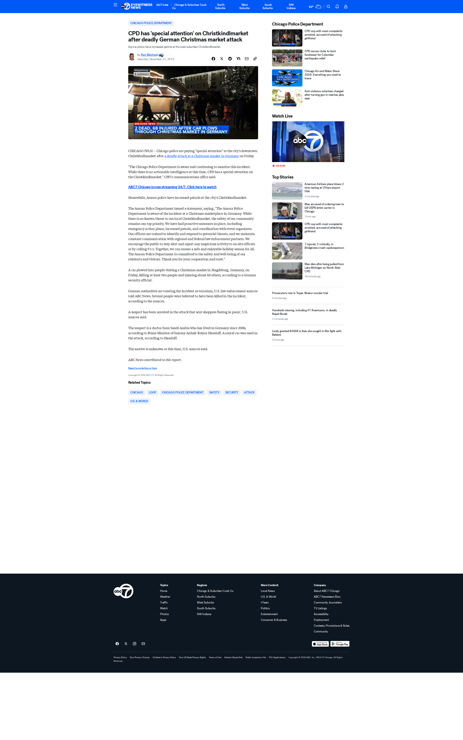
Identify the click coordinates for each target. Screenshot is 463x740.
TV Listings (320, 608)
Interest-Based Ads (233, 657)
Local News (268, 591)
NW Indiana (291, 6)
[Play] (308, 141)
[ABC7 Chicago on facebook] (117, 643)
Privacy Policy (120, 657)
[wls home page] (123, 591)
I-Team (265, 602)
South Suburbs (267, 6)
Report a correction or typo (142, 368)
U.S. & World (268, 596)
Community (321, 631)
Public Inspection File (256, 657)
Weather (165, 596)
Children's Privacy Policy (164, 657)
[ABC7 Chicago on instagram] (134, 643)
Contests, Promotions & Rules (331, 625)
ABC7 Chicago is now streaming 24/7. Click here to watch (172, 187)
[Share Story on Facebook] (213, 59)
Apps (163, 620)
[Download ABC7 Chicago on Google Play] (339, 644)
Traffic (164, 602)
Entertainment (269, 614)
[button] (115, 4)
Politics (265, 608)
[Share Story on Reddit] (230, 59)
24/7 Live (162, 5)
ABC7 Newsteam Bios (327, 596)
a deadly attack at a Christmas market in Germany (201, 155)
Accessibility (321, 614)
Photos (164, 614)
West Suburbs (244, 6)
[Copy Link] (255, 59)
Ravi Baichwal (149, 55)
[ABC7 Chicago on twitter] (125, 643)
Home (163, 591)
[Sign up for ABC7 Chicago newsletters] (143, 643)
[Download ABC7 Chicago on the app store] (320, 644)
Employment (321, 620)
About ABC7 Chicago (326, 591)
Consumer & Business (274, 620)
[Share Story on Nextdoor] (238, 59)
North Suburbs (220, 6)
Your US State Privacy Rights (192, 657)
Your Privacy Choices (140, 657)
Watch (164, 608)
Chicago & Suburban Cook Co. (189, 6)
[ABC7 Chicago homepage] (137, 7)
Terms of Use (215, 657)
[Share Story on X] (222, 59)
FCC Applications (277, 657)
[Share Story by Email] (247, 59)
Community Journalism (328, 602)
